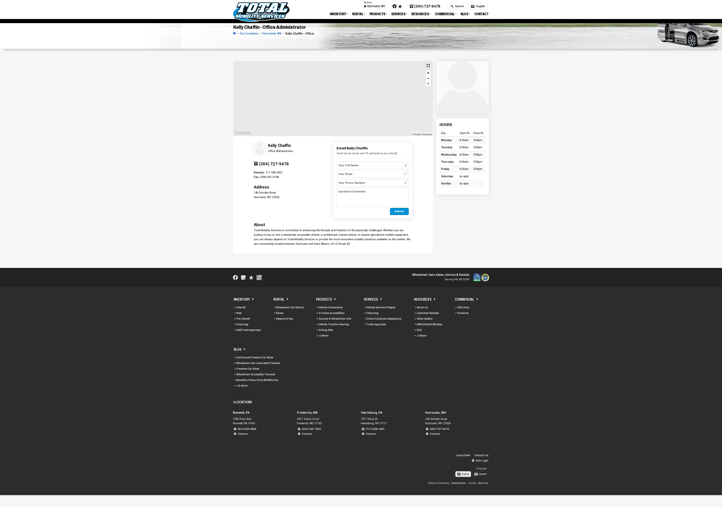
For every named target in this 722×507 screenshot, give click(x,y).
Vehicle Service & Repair (381, 307)
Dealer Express (458, 483)
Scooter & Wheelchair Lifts (335, 318)
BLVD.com (483, 483)
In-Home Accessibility (331, 313)
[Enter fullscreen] (428, 65)
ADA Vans (463, 307)
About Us (422, 307)
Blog (464, 14)
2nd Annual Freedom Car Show (254, 357)
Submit (399, 211)
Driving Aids (326, 329)
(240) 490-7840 (311, 428)
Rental (357, 14)
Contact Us (481, 455)
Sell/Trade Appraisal (248, 329)
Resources (420, 14)
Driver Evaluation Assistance (383, 318)
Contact (481, 14)
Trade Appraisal (376, 324)
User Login (481, 460)
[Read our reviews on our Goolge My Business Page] (243, 277)
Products (377, 14)
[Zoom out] (428, 78)
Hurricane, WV (376, 6)
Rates (279, 313)
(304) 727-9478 (427, 6)
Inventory (338, 14)
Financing (242, 324)
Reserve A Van (284, 318)
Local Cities (463, 455)
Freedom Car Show (247, 368)
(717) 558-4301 (375, 428)
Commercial (445, 14)
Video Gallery (424, 318)
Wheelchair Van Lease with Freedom (258, 363)
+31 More (242, 385)
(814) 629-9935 (246, 428)
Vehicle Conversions (331, 307)
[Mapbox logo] (242, 133)
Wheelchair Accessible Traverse (255, 374)
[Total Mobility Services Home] (234, 33)
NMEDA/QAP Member (429, 324)
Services (398, 14)
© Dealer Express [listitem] (421, 134)
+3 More (323, 335)
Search (459, 6)
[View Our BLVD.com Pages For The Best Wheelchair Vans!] (259, 277)
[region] (333, 98)
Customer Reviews (428, 313)
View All (240, 307)
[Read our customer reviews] (400, 6)
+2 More (421, 335)
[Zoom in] (428, 73)
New (239, 313)
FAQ (419, 329)
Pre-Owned (243, 318)
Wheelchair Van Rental (290, 307)
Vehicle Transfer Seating (334, 324)
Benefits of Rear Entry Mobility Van (257, 380)
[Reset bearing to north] (428, 84)
